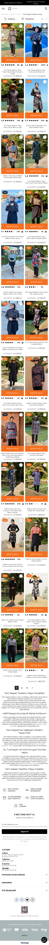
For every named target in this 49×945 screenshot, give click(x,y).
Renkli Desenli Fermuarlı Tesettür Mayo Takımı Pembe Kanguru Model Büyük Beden (12, 455)
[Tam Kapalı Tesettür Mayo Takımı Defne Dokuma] (36, 40)
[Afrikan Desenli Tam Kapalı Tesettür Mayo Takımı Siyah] (12, 262)
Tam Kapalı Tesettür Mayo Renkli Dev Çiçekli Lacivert (36, 293)
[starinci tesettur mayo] (13, 8)
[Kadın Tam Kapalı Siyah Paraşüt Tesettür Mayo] (12, 590)
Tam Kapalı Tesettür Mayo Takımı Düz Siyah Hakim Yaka (12, 404)
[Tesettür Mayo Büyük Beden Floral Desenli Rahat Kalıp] (12, 151)
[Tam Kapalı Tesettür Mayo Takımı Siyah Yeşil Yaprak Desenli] (36, 151)
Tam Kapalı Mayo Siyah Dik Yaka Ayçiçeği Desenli (36, 343)
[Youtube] (27, 899)
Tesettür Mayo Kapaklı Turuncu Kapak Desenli (36, 560)
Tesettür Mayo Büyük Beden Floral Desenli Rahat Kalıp (12, 176)
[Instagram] (22, 899)
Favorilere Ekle (21, 26)
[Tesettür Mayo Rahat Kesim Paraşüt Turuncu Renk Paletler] (36, 645)
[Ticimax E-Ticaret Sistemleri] (24, 943)
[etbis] (24, 910)
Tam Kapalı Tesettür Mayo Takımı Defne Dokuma (36, 71)
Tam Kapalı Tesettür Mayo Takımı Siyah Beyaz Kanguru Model (12, 72)
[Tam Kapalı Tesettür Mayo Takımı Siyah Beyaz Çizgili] (12, 96)
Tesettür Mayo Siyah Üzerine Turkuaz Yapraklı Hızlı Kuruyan (12, 565)
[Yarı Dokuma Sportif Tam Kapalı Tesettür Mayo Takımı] (12, 207)
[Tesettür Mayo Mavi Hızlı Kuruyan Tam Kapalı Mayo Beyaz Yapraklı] (12, 479)
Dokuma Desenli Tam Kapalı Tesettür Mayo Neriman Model (12, 348)
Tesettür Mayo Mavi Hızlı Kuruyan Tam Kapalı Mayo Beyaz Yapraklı (12, 510)
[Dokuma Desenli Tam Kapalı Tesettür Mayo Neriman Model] (12, 318)
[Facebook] (16, 899)
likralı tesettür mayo (29, 763)
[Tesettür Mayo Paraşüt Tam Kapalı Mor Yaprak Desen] (36, 479)
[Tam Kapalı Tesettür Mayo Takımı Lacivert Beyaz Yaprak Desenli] (36, 590)
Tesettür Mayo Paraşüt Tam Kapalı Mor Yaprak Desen (36, 509)
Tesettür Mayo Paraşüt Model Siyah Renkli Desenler (37, 404)
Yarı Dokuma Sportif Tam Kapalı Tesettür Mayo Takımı (12, 237)
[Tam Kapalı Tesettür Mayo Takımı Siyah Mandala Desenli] (36, 207)
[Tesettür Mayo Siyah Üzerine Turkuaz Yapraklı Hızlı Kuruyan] (12, 534)
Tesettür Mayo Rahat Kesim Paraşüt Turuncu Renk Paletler (36, 676)
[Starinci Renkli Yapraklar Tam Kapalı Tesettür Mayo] (36, 96)
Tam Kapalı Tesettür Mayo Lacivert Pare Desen (36, 454)
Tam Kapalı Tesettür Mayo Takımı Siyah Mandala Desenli (36, 237)
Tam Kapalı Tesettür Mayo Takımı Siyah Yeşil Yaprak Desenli (36, 182)
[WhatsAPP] (32, 899)
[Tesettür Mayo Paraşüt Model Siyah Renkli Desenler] (36, 373)
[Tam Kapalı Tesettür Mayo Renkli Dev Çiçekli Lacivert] (36, 262)
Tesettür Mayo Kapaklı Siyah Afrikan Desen (12, 671)
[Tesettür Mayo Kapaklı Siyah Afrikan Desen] (12, 645)
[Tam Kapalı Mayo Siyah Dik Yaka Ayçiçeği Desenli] (36, 318)
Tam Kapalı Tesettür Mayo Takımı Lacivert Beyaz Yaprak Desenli (36, 621)
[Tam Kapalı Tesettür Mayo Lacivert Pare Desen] (36, 429)
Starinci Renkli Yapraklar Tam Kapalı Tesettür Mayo (36, 126)
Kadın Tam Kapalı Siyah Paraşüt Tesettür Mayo (12, 621)
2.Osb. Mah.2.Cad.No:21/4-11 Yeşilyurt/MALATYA (13, 855)
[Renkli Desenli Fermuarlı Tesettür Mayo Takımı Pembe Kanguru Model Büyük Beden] (12, 429)
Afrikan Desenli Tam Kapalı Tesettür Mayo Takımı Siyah (12, 293)
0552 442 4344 (8, 861)
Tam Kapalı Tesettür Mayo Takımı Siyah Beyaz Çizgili (12, 126)
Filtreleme (29, 19)
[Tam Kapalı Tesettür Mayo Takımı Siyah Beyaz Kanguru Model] (12, 40)
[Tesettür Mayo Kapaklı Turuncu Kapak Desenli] (36, 534)
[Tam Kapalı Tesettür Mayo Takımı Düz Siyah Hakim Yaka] (12, 373)
